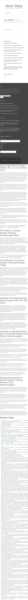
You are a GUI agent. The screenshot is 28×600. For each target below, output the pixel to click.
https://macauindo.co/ (10, 434)
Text (2, 147)
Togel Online (9, 364)
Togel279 (26, 544)
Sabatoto (10, 495)
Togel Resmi (16, 594)
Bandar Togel (7, 598)
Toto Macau (25, 239)
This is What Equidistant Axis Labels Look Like (13, 53)
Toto (19, 389)
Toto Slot (26, 317)
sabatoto (1, 401)
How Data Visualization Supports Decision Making (13, 57)
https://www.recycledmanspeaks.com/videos (9, 445)
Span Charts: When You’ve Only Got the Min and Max (14, 47)
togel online (14, 355)
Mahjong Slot (8, 280)
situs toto (22, 220)
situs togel (15, 447)
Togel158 (22, 427)
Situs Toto (18, 248)
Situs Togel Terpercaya (22, 186)
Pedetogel (3, 442)
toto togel (5, 226)
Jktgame (26, 576)
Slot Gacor (26, 271)
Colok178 (19, 456)
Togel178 (23, 411)
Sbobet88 (8, 570)
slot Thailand (10, 348)
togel (10, 373)
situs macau (14, 463)
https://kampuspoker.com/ (8, 449)
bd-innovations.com (15, 203)
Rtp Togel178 (16, 422)
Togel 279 (15, 425)
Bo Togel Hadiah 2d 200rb (19, 198)
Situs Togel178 (20, 404)
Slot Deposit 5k (22, 289)
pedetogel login (3, 210)
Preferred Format (3, 143)
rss (1, 96)
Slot (2, 453)
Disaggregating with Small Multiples (11, 43)
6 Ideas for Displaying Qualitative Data (11, 55)
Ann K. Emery (2, 120)
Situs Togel (21, 176)
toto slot (10, 294)
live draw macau (3, 256)
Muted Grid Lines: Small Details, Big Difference (13, 45)
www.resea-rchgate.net (10, 420)
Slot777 (12, 323)
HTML (3, 145)
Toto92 (26, 481)
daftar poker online (24, 454)
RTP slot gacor (12, 305)
